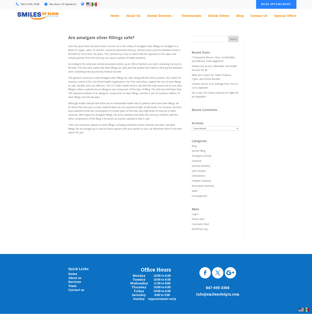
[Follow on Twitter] (217, 272)
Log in (195, 214)
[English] (89, 4)
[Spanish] (94, 4)
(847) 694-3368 (30, 4)
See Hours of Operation (62, 4)
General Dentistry (201, 165)
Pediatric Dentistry (201, 180)
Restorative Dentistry (203, 185)
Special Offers (285, 16)
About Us (133, 16)
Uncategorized (199, 195)
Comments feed (200, 224)
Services (74, 282)
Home (114, 16)
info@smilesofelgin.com (217, 294)
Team (72, 286)
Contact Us (258, 16)
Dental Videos (219, 16)
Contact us (76, 290)
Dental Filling (198, 150)
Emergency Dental (201, 155)
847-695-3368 (217, 287)
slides (195, 190)
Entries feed (198, 219)
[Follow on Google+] (230, 272)
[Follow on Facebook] (205, 272)
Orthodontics (199, 175)
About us (74, 278)
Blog (240, 16)
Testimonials (191, 16)
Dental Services (159, 16)
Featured (196, 160)
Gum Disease (199, 170)
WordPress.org (199, 228)
